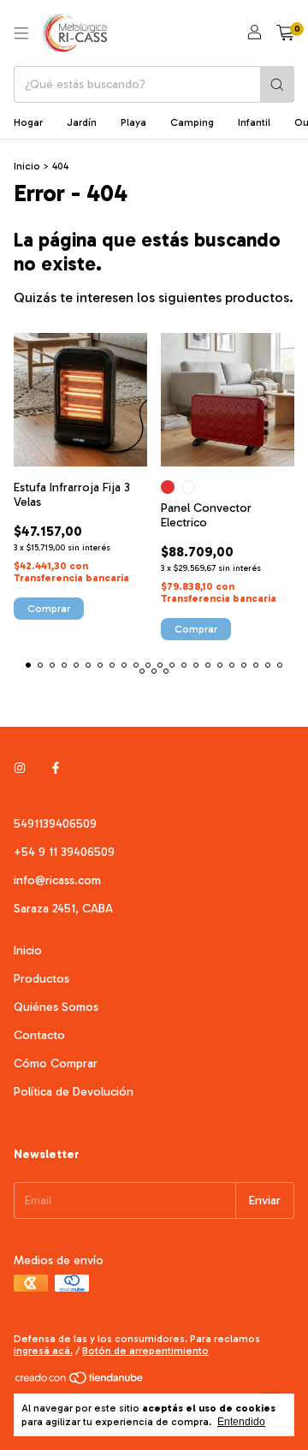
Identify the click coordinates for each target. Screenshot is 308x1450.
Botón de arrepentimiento (145, 1351)
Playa (133, 122)
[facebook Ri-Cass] (56, 768)
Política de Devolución (73, 1092)
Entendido (241, 1422)
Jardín (82, 122)
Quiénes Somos (56, 1007)
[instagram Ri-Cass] (20, 768)
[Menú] (21, 33)
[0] (285, 33)
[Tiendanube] (80, 1382)
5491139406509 (55, 824)
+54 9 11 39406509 (64, 852)
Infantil (254, 122)
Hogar (28, 122)
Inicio (27, 166)
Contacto (39, 1035)
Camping (192, 122)
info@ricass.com (57, 880)
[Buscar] (277, 84)
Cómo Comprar (56, 1063)
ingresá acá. (43, 1351)
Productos (41, 979)
